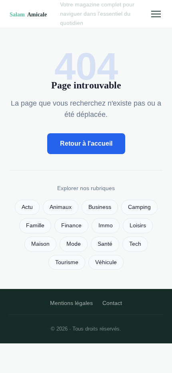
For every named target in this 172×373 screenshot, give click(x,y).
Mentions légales (71, 303)
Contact (112, 303)
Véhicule (106, 262)
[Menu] (156, 14)
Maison (40, 244)
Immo (105, 226)
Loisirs (138, 226)
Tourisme (66, 262)
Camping (139, 207)
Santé (105, 244)
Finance (71, 226)
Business (99, 207)
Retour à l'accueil (86, 143)
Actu (27, 207)
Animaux (61, 207)
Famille (35, 226)
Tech (135, 244)
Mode (73, 244)
